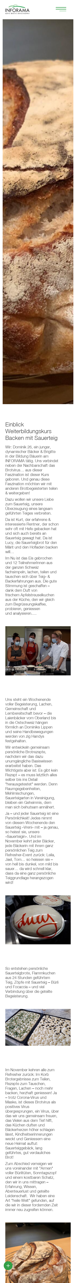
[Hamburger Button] (59, 9)
